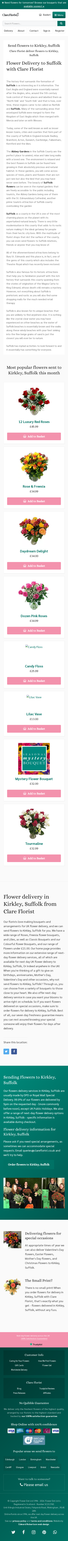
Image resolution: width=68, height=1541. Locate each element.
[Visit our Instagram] (33, 1532)
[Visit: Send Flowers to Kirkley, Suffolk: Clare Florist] (14, 1051)
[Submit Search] (61, 23)
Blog (19, 1388)
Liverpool (32, 1467)
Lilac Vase (34, 714)
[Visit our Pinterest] (44, 1532)
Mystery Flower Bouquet (34, 779)
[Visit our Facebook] (23, 1532)
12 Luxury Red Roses (34, 421)
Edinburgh (10, 1459)
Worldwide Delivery (19, 1369)
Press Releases (19, 1393)
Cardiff (8, 1467)
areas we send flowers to (39, 1451)
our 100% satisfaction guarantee (39, 1416)
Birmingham (36, 1459)
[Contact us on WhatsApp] (55, 1532)
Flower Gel (47, 1365)
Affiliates (47, 1393)
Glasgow (20, 1467)
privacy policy (19, 1521)
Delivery (8, 30)
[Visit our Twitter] (13, 1532)
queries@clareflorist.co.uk (39, 1150)
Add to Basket (36, 436)
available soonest (34, 6)
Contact (34, 30)
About (21, 30)
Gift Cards (19, 1365)
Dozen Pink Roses (34, 616)
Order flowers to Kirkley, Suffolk (28, 1164)
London (22, 1459)
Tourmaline (34, 843)
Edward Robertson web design (34, 1524)
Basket (46, 14)
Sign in (46, 30)
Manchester (51, 1459)
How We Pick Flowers (47, 1361)
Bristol (43, 1467)
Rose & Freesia (34, 486)
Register (59, 30)
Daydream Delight (34, 551)
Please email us (35, 1484)
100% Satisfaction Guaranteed (34, 1338)
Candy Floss (34, 666)
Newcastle (55, 1467)
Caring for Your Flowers (19, 1361)
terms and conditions (42, 1521)
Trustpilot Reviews (47, 1388)
